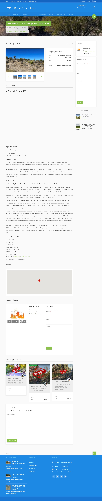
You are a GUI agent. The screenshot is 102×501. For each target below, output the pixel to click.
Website (9, 433)
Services (71, 14)
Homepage (31, 462)
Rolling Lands (87, 48)
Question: (79, 81)
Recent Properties (33, 465)
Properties (12, 1)
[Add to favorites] (69, 43)
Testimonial (42, 14)
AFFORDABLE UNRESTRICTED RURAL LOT (18, 463)
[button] (39, 280)
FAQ (35, 14)
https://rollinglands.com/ (36, 313)
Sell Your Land (61, 14)
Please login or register (85, 1)
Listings (15, 14)
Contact (51, 14)
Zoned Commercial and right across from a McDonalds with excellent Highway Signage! (85, 126)
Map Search (26, 14)
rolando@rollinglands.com (37, 312)
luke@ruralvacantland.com (67, 471)
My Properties (32, 468)
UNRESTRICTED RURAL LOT (18, 475)
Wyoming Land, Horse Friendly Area (88, 115)
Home (7, 1)
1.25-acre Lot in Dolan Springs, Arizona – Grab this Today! (19, 487)
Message (48, 326)
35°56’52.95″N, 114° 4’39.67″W (22, 256)
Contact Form (32, 471)
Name (8, 422)
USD (94, 1)
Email (47, 319)
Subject (48, 311)
